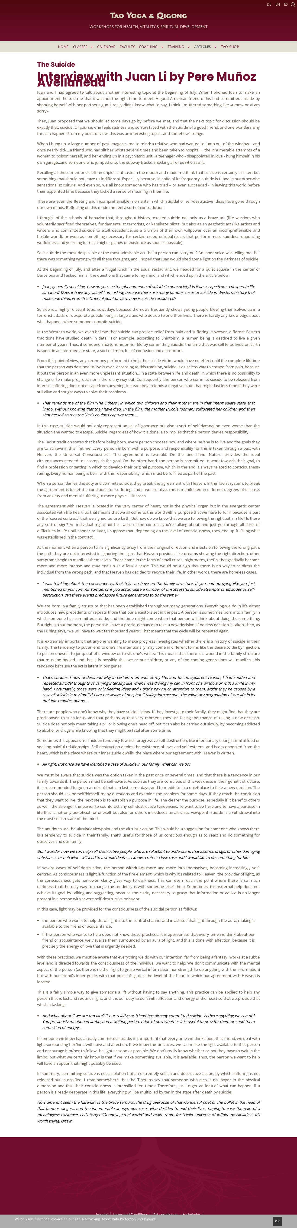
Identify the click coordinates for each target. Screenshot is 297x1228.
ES (286, 4)
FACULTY (127, 46)
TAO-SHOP (230, 46)
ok (277, 1221)
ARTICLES (203, 46)
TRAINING (176, 46)
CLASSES (80, 46)
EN (277, 4)
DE (269, 4)
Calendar (106, 46)
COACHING (149, 46)
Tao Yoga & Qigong (148, 20)
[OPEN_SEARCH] (293, 4)
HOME (63, 46)
